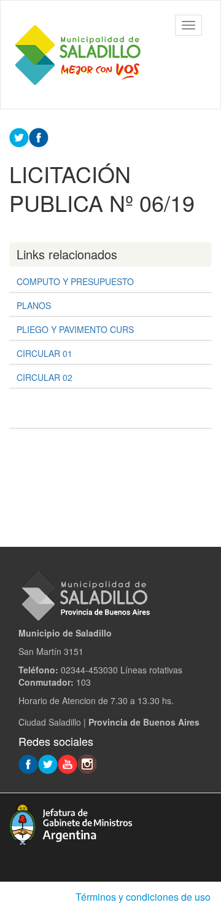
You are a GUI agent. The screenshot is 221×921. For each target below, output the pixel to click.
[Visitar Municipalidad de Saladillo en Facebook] (28, 763)
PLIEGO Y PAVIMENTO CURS (75, 329)
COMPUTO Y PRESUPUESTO (75, 281)
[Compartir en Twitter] (19, 136)
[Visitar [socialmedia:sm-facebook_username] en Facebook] (38, 136)
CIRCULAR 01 (44, 353)
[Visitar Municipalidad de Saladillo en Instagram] (87, 763)
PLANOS (34, 305)
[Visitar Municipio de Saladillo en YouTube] (67, 763)
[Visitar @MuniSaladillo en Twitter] (48, 763)
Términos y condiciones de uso (143, 897)
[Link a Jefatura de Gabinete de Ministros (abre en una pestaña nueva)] (70, 822)
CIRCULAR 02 (44, 377)
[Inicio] (77, 55)
